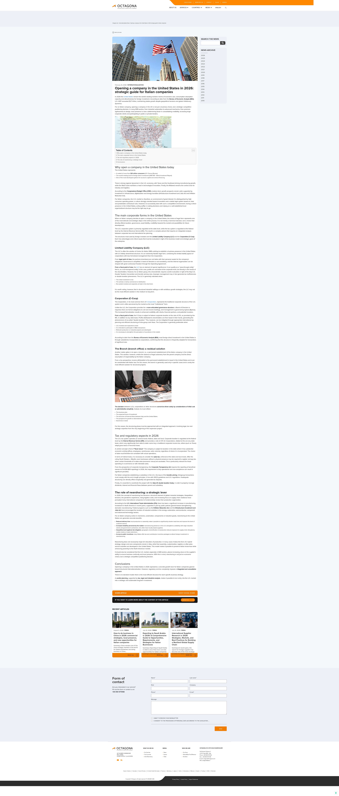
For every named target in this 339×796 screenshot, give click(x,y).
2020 (203, 72)
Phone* (153, 692)
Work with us (199, 2)
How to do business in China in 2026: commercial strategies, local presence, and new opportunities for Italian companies (126, 637)
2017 (202, 81)
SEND (220, 729)
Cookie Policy (184, 779)
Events (165, 754)
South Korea (141, 771)
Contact (209, 2)
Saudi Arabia (127, 771)
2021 (202, 69)
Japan (175, 771)
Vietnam (213, 771)
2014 (202, 89)
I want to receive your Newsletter (165, 718)
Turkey (203, 771)
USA (208, 771)
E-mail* (192, 692)
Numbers (185, 757)
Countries (196, 8)
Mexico (192, 771)
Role (152, 685)
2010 (202, 101)
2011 (202, 98)
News (165, 752)
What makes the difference (189, 754)
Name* (153, 678)
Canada (134, 771)
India (180, 771)
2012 (202, 95)
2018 (202, 78)
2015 (202, 86)
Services (183, 8)
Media (208, 8)
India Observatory (148, 757)
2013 (202, 92)
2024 (203, 61)
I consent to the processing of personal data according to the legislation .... (181, 721)
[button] (225, 8)
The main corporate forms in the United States (131, 155)
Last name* (193, 678)
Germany (169, 771)
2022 (203, 67)
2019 (202, 75)
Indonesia (186, 771)
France (163, 771)
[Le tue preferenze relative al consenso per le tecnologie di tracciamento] (336, 793)
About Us (172, 8)
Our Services (147, 752)
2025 (203, 58)
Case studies (188, 2)
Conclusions (121, 162)
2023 (203, 64)
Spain (198, 771)
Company (193, 685)
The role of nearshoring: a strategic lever (129, 160)
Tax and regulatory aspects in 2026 (128, 157)
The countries (147, 754)
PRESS (126, 630)
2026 (203, 55)
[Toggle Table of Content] (192, 150)
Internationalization (136, 85)
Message (154, 699)
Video (165, 757)
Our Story (185, 752)
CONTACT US (185, 600)
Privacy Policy (175, 779)
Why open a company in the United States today (132, 153)
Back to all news (117, 32)
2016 (202, 84)
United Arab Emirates (153, 771)
